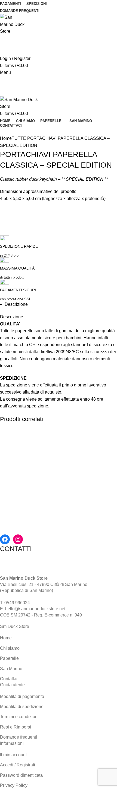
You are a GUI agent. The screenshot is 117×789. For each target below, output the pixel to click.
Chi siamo (10, 648)
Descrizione (16, 304)
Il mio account (13, 754)
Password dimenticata (21, 775)
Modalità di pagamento (22, 696)
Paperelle (9, 658)
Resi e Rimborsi (15, 727)
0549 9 (11, 602)
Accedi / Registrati (17, 765)
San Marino (11, 668)
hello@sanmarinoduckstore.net (35, 608)
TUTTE (19, 138)
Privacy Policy (13, 785)
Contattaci (10, 678)
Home (6, 138)
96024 (24, 602)
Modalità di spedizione (22, 706)
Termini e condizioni (19, 716)
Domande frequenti (18, 737)
